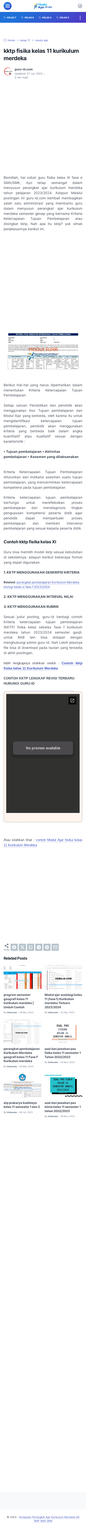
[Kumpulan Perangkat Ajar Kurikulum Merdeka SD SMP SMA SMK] (43, 6)
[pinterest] (47, 947)
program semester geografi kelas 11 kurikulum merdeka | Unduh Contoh (19, 1001)
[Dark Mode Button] (80, 6)
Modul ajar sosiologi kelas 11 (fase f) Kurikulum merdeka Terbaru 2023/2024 (63, 1001)
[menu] (8, 6)
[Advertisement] (43, 127)
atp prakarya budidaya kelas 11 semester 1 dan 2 (22, 1105)
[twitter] (22, 947)
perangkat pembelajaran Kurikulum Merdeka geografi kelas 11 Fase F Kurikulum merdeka (22, 1055)
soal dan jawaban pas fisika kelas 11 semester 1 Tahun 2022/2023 (63, 1053)
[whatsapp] (30, 947)
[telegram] (38, 947)
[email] (55, 947)
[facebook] (14, 947)
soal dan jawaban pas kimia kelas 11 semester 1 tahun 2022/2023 (63, 1107)
